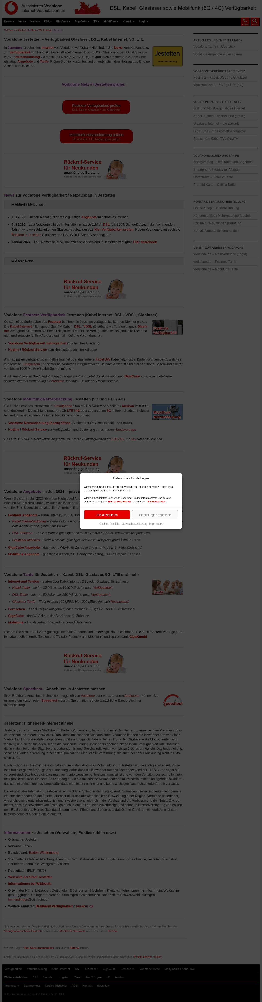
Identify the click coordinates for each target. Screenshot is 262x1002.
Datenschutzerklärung (134, 523)
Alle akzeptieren (107, 514)
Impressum (156, 523)
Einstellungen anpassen (155, 514)
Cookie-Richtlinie (109, 523)
